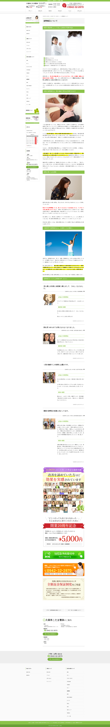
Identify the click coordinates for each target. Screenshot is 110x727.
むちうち (27, 88)
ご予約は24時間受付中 (50, 633)
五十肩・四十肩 (29, 66)
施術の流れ (40, 11)
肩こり (27, 63)
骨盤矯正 (68, 684)
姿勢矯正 (27, 79)
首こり (27, 76)
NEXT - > (74, 610)
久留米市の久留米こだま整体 (57, 725)
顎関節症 (27, 101)
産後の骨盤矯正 (29, 85)
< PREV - (53, 610)
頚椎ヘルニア (28, 98)
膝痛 (27, 82)
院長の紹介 (60, 11)
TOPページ (30, 11)
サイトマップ (28, 51)
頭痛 (27, 95)
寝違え (68, 703)
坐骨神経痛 (28, 69)
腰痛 (27, 60)
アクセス (69, 11)
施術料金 (50, 11)
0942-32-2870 (50, 630)
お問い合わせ (79, 11)
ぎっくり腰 (28, 104)
